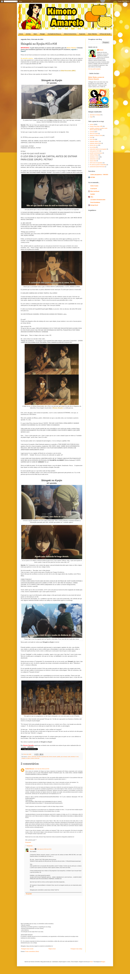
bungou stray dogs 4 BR (96, 126)
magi (91, 117)
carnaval (92, 131)
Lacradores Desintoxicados (97, 199)
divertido (39, 756)
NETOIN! (92, 177)
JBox (91, 197)
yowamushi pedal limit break (97, 166)
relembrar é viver (75, 756)
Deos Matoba (92, 34)
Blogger (103, 961)
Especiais (82, 34)
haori (91, 137)
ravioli (68, 756)
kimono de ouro (94, 145)
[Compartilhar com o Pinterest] (42, 754)
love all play (93, 147)
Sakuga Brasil (94, 205)
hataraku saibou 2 (94, 141)
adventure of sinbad (95, 115)
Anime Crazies (94, 186)
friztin (91, 961)
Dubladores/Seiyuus (54, 34)
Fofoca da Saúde (105, 34)
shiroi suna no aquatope (96, 162)
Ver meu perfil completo (94, 69)
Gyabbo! (92, 194)
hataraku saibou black (95, 143)
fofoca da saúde (94, 133)
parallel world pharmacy (96, 153)
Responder (28, 842)
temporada (36, 758)
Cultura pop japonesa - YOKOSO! (99, 174)
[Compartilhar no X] (39, 754)
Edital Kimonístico (70, 34)
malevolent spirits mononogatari (98, 149)
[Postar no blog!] (37, 754)
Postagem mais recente (27, 949)
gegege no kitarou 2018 (96, 135)
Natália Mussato (29, 768)
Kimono (32, 849)
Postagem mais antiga (76, 949)
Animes (28, 34)
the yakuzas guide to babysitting (98, 164)
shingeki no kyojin (26, 758)
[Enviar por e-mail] (35, 754)
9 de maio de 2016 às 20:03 (42, 768)
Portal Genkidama (95, 202)
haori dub (92, 139)
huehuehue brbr (44, 756)
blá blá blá (34, 756)
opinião (58, 756)
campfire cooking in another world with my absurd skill (98, 129)
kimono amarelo (52, 756)
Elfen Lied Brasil (94, 191)
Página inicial (52, 949)
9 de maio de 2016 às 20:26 (44, 849)
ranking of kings (94, 155)
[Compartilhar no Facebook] (41, 754)
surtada (32, 758)
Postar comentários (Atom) (32, 951)
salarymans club (94, 159)
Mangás (42, 34)
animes (29, 756)
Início (21, 34)
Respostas (30, 845)
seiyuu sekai (93, 160)
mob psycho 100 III (94, 151)
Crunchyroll (93, 188)
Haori (35, 34)
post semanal (64, 756)
